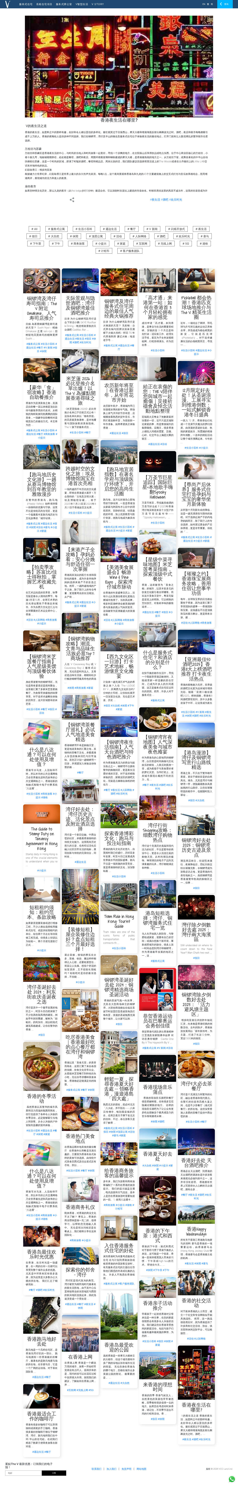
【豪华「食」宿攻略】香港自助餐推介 (41, 392)
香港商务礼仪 (80, 1207)
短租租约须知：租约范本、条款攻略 (41, 912)
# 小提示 (100, 243)
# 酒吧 (161, 236)
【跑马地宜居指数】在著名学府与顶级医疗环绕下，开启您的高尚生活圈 (119, 482)
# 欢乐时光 (183, 236)
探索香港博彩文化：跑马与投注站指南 (119, 838)
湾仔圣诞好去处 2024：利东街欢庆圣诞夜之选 (41, 995)
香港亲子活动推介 (157, 1306)
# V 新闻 (152, 229)
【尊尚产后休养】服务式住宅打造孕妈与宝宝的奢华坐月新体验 (196, 494)
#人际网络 (116, 619)
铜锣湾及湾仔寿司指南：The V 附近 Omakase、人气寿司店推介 (41, 308)
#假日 (88, 338)
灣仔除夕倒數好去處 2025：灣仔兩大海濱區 (196, 933)
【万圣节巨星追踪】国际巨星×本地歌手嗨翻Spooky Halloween (157, 487)
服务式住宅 (26, 4)
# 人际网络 (139, 236)
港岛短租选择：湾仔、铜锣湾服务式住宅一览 (157, 921)
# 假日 (33, 236)
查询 (226, 4)
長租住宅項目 (44, 4)
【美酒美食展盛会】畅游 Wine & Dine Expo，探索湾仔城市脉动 (119, 577)
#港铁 (44, 797)
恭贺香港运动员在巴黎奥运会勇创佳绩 (157, 1021)
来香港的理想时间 (157, 1387)
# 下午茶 (35, 243)
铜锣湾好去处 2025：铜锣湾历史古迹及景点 (196, 848)
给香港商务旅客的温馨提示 (119, 1173)
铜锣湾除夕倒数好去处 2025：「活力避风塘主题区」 (196, 1005)
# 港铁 (204, 243)
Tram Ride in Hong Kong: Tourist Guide (119, 921)
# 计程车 (103, 251)
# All (34, 229)
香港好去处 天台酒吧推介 (196, 1163)
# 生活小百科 (84, 229)
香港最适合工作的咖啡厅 (41, 1417)
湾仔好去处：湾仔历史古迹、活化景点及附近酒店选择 (80, 819)
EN (203, 4)
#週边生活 (124, 345)
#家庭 (129, 530)
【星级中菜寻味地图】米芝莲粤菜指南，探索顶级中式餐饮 (157, 569)
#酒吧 (164, 199)
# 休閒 (74, 236)
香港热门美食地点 (80, 1139)
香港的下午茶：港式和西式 (157, 1236)
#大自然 (115, 705)
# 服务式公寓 (56, 229)
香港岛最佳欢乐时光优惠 (41, 1255)
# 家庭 (121, 243)
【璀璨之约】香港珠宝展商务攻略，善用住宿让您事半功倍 (196, 584)
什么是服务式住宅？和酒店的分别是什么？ (157, 660)
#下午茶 (157, 1270)
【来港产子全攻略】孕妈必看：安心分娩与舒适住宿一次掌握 (80, 559)
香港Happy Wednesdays (196, 1232)
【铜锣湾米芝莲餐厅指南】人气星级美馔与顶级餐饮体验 (41, 666)
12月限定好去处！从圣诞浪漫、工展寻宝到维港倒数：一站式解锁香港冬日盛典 (196, 403)
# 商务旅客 (78, 243)
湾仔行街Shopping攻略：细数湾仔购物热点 (158, 833)
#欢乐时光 (175, 199)
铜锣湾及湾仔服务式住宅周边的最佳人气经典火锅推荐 (119, 309)
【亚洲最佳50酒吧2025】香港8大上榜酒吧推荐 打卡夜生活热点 (196, 669)
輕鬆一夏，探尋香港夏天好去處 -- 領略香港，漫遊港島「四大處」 (119, 1089)
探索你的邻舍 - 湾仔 (80, 1273)
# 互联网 (141, 243)
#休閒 (43, 351)
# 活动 (118, 236)
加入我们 (111, 1468)
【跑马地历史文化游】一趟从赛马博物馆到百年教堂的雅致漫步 (41, 484)
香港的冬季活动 (41, 1099)
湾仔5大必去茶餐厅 (196, 1087)
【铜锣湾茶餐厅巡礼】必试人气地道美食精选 (80, 733)
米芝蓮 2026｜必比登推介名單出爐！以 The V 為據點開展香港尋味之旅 (80, 391)
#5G (91, 1390)
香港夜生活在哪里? (196, 1408)
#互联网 (71, 1390)
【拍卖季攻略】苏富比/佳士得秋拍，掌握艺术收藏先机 (41, 577)
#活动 (163, 444)
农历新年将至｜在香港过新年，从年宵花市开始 (119, 393)
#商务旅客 (49, 433)
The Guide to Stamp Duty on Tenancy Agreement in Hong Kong (41, 839)
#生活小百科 (48, 343)
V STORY (98, 4)
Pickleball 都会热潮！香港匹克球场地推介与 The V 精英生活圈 (196, 308)
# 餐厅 (132, 229)
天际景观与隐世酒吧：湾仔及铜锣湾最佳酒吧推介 (80, 306)
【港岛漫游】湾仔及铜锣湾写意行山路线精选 (196, 760)
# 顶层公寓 (96, 236)
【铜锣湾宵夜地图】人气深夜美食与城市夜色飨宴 (157, 745)
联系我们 (96, 1468)
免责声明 (126, 1468)
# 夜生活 (201, 229)
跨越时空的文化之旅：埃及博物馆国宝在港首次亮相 (80, 477)
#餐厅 (40, 347)
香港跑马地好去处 (41, 1342)
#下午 (131, 705)
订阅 (54, 1473)
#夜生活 (155, 199)
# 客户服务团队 (130, 251)
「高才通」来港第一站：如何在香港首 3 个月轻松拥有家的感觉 (157, 308)
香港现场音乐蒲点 (157, 1090)
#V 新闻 (48, 347)
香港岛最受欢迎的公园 (119, 1348)
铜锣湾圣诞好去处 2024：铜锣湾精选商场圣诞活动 (119, 988)
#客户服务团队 (126, 1283)
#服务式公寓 (33, 343)
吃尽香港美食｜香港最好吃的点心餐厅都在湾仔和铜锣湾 (80, 1047)
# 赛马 (205, 236)
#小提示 (203, 447)
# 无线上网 (165, 243)
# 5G (186, 243)
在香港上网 (80, 1357)
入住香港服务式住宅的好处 (119, 1248)
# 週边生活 (110, 229)
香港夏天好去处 (157, 1157)
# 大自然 (53, 236)
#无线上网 (82, 1390)
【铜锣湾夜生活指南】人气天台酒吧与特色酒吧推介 (119, 750)
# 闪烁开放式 (176, 229)
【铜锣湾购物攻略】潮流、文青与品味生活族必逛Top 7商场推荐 (80, 649)
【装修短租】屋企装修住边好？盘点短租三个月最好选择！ (80, 939)
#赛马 (47, 527)
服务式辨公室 (64, 4)
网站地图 (141, 1468)
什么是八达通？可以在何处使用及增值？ (41, 758)
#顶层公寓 (122, 1131)
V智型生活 (82, 4)
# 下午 (56, 243)
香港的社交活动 (196, 1303)
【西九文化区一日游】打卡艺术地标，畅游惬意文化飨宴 (119, 666)
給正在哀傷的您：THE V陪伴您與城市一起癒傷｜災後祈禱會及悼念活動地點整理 (157, 399)
